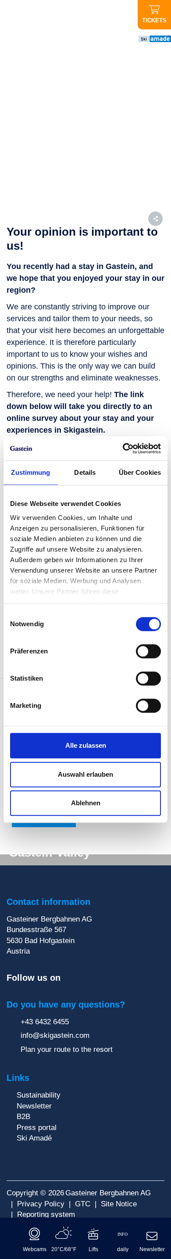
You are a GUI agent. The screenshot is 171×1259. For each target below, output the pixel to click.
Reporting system (46, 1214)
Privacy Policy (40, 1203)
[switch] (148, 651)
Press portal (37, 1127)
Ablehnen (85, 803)
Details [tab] (85, 472)
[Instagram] (82, 978)
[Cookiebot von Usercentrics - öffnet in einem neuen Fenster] (123, 448)
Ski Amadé (34, 1137)
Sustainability (39, 1094)
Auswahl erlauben (85, 774)
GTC (82, 1203)
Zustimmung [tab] (30, 472)
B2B (23, 1116)
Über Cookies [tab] (140, 472)
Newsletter (34, 1105)
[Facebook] (69, 978)
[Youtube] (95, 978)
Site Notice (119, 1203)
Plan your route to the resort (65, 1049)
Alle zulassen (85, 745)
